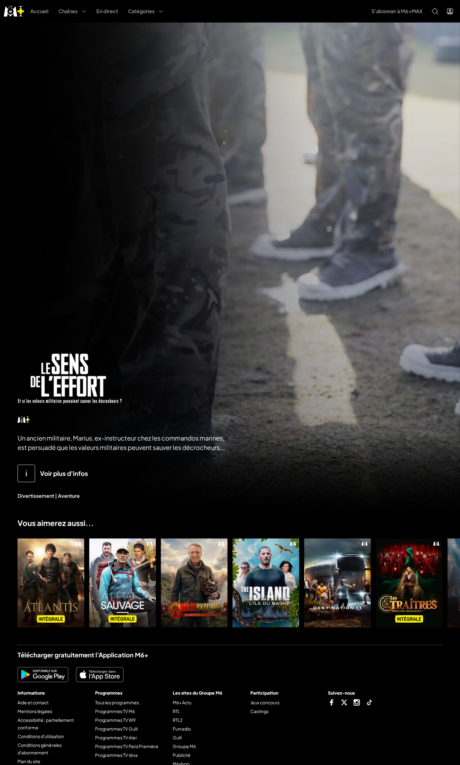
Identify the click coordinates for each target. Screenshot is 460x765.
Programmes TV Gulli (116, 729)
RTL (176, 711)
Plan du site (29, 761)
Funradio (182, 729)
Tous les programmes (117, 702)
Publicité (182, 755)
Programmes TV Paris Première (126, 746)
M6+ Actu (182, 702)
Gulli (177, 737)
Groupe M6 (184, 746)
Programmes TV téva (116, 755)
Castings (259, 711)
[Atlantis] (51, 582)
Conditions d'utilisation (41, 736)
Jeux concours (264, 702)
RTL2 (177, 720)
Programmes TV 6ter (116, 737)
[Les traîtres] (409, 582)
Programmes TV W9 (115, 720)
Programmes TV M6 (115, 711)
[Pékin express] (194, 582)
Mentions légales (35, 711)
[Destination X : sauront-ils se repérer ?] (337, 582)
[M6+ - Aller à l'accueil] (14, 10)
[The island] (266, 582)
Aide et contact (33, 702)
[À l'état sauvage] (122, 582)
